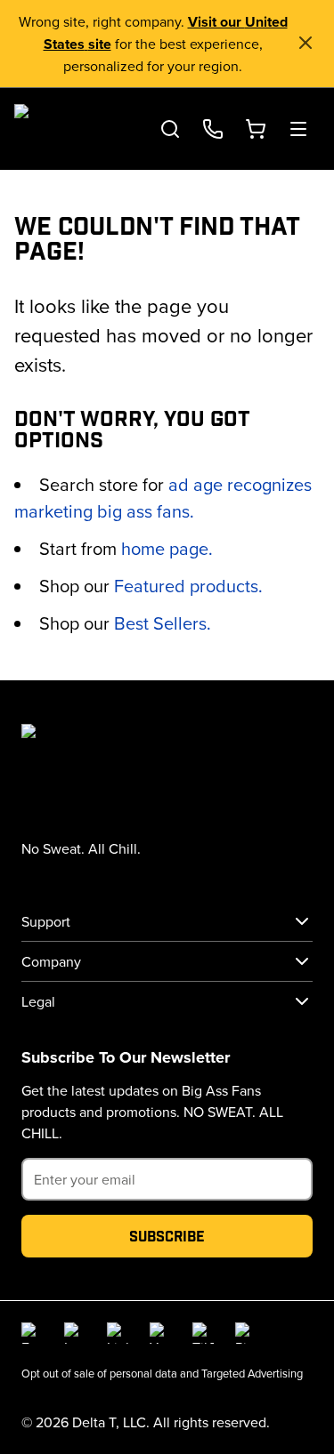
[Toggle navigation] (298, 129)
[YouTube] (160, 1333)
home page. (167, 548)
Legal (38, 1001)
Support (45, 921)
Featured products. (188, 585)
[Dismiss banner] (305, 42)
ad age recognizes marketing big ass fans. (163, 497)
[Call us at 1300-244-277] (212, 129)
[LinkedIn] (117, 1333)
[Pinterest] (246, 1333)
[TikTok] (203, 1333)
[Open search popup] (170, 129)
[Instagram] (75, 1333)
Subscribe (167, 1235)
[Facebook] (32, 1333)
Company (51, 961)
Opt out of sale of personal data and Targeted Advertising (162, 1373)
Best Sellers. (162, 623)
